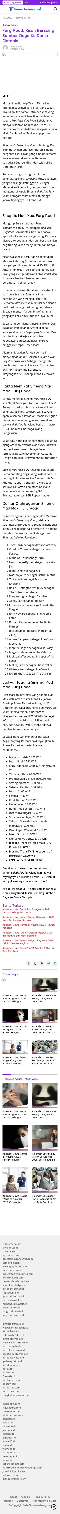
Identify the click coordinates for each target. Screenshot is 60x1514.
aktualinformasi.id (13, 1288)
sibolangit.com (11, 1403)
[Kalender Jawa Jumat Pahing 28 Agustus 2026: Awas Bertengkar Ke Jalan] (45, 985)
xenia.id (7, 1445)
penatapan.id (10, 1456)
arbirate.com (10, 1475)
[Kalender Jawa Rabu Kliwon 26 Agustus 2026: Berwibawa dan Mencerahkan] (45, 1016)
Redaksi (8, 1500)
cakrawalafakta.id (13, 1335)
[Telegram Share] (48, 963)
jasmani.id (8, 1430)
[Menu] (4, 9)
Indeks (13, 1496)
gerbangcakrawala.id (14, 1303)
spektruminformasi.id (15, 1353)
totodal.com (9, 1251)
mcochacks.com (11, 1270)
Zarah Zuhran (16, 46)
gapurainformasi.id (13, 1296)
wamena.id (8, 1448)
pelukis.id (8, 1422)
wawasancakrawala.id (15, 1327)
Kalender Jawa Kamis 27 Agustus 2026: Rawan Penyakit (28, 926)
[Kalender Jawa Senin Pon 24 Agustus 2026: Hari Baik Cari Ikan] (45, 1047)
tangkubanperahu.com (16, 1395)
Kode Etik (26, 1496)
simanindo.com (11, 1411)
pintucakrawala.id (13, 1323)
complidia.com (11, 1262)
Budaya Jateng (10, 24)
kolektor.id (8, 1418)
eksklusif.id (9, 1437)
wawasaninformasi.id (15, 1342)
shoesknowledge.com (14, 1285)
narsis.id (7, 1368)
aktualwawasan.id (13, 1357)
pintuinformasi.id (12, 1338)
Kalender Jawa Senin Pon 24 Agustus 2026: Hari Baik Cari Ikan (28, 950)
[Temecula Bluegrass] (25, 9)
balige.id (7, 1460)
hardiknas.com (11, 1380)
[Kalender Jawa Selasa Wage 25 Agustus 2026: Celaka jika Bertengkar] (15, 1047)
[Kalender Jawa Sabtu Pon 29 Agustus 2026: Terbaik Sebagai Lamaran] (15, 985)
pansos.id (8, 1372)
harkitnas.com (11, 1391)
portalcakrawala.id (13, 1350)
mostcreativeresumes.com (18, 1273)
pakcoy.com (9, 1383)
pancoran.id (9, 1426)
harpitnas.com (11, 1387)
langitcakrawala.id (13, 1311)
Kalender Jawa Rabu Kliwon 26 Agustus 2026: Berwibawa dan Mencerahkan (27, 934)
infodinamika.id (11, 1365)
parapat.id (8, 1452)
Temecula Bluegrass (40, 1505)
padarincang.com (12, 1415)
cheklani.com (10, 1247)
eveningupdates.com (14, 1266)
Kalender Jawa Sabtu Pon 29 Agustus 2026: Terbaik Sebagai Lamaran (26, 911)
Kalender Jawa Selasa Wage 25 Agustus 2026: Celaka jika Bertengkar (28, 942)
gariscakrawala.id (12, 1300)
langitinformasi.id (13, 1315)
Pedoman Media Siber (44, 1500)
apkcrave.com (10, 1255)
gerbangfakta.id (12, 1361)
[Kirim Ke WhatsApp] (55, 963)
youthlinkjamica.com (14, 1471)
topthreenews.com (13, 1463)
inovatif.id (8, 1441)
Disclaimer (22, 1500)
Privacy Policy (42, 1496)
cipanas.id (8, 1433)
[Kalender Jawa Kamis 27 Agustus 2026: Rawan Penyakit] (15, 1016)
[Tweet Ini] (35, 963)
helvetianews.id (11, 1307)
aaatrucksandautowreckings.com (22, 1467)
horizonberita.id (12, 1346)
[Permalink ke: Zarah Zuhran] (5, 47)
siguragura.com (11, 1407)
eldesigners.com (11, 1244)
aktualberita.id (11, 1331)
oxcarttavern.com (13, 1277)
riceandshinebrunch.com (16, 1281)
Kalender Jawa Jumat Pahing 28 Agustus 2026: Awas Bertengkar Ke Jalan (28, 919)
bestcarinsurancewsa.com (17, 1258)
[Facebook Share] (28, 963)
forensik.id (8, 1376)
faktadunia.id (10, 1292)
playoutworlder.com (14, 1478)
